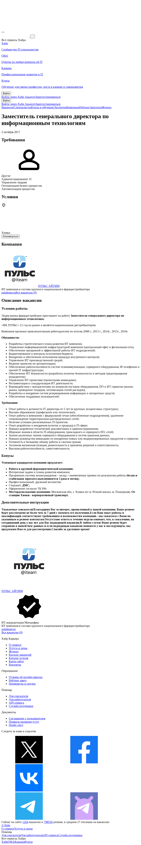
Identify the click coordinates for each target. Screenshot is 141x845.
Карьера (20, 841)
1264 (25, 822)
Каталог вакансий (20, 654)
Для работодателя (20, 699)
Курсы (29, 841)
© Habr (5, 825)
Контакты (15, 664)
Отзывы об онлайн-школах (26, 677)
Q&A (11, 841)
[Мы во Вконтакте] (29, 790)
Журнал (106, 107)
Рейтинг (84, 107)
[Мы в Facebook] (84, 762)
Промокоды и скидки (22, 683)
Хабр (4, 841)
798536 (48, 822)
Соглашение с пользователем (27, 718)
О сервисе (15, 644)
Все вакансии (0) (26, 292)
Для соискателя (18, 696)
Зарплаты (96, 107)
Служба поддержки (21, 706)
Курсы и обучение (42, 107)
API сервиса (16, 702)
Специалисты (22, 107)
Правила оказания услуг (24, 721)
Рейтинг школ (17, 680)
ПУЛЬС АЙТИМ (48, 286)
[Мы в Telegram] (29, 818)
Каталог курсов (18, 658)
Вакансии (7, 107)
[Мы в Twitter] (29, 762)
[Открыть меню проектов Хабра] (2, 32)
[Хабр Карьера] (15, 36)
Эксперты (60, 107)
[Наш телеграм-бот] (84, 818)
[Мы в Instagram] (84, 790)
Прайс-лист (16, 725)
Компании (72, 107)
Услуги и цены (18, 648)
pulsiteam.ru (8, 292)
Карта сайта (16, 661)
